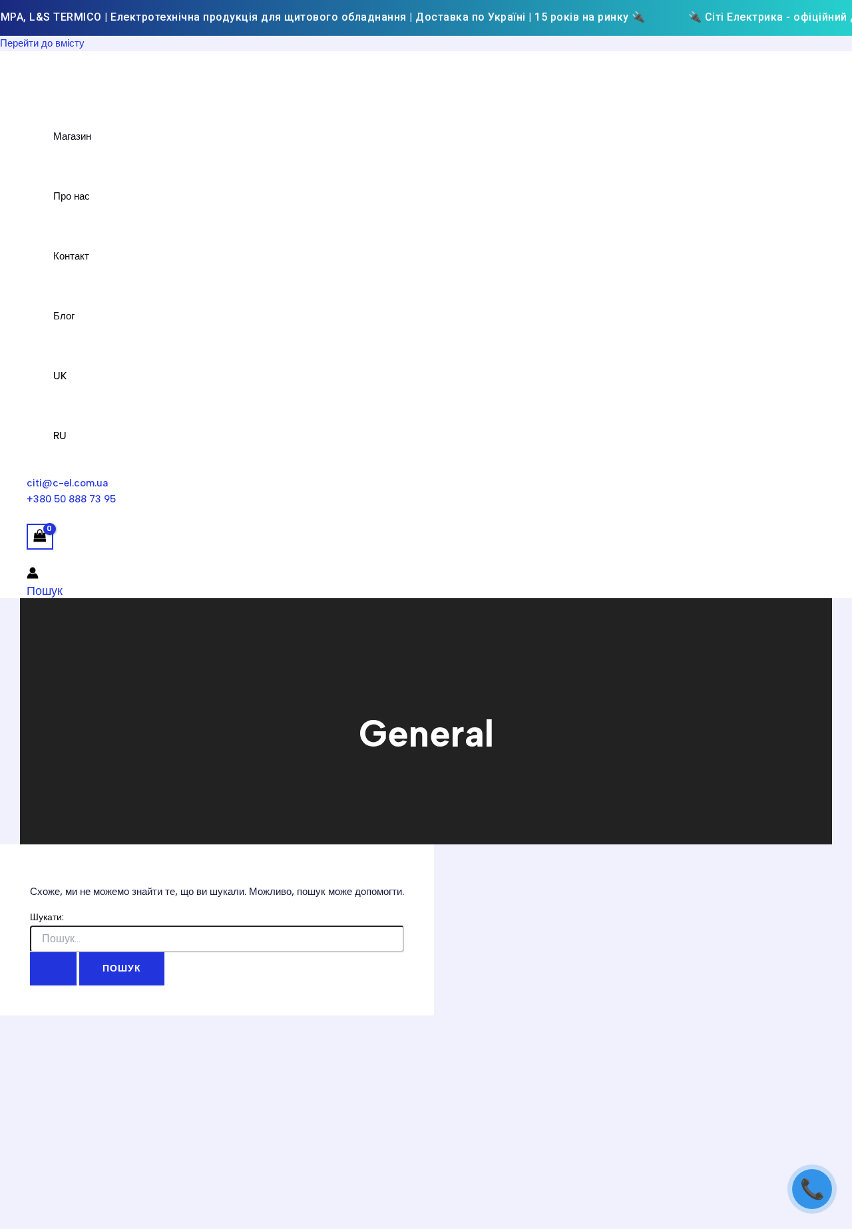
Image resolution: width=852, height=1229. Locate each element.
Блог (64, 316)
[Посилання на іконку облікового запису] (33, 575)
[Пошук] (53, 968)
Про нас (71, 196)
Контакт (71, 256)
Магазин (72, 136)
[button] (45, 591)
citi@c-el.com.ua (67, 483)
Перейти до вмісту (42, 43)
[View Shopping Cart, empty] (40, 537)
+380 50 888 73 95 (71, 499)
